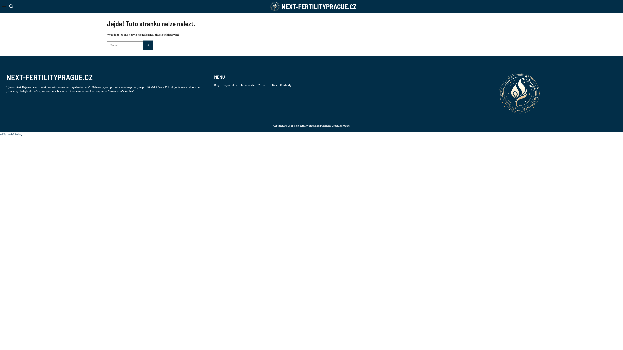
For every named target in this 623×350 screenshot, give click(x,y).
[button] (11, 6)
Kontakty (286, 85)
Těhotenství (248, 85)
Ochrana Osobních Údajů (335, 125)
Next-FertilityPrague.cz (318, 6)
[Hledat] (148, 45)
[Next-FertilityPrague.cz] (275, 6)
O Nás (273, 85)
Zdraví (262, 85)
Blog (217, 85)
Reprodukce (230, 85)
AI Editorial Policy (11, 134)
